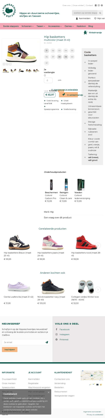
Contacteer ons (62, 379)
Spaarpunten (8, 387)
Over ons (66, 5)
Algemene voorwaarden (92, 412)
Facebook (64, 329)
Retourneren (60, 391)
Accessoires (54, 26)
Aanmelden (34, 379)
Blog (90, 26)
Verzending (59, 383)
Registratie (33, 383)
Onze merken (8, 383)
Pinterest (63, 339)
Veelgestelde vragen (64, 395)
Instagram (63, 334)
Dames (68, 26)
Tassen (40, 26)
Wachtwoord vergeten (39, 387)
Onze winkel (78, 5)
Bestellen (59, 387)
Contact (89, 5)
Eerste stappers (11, 26)
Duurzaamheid (9, 379)
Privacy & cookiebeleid (95, 415)
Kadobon (81, 26)
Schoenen (27, 26)
